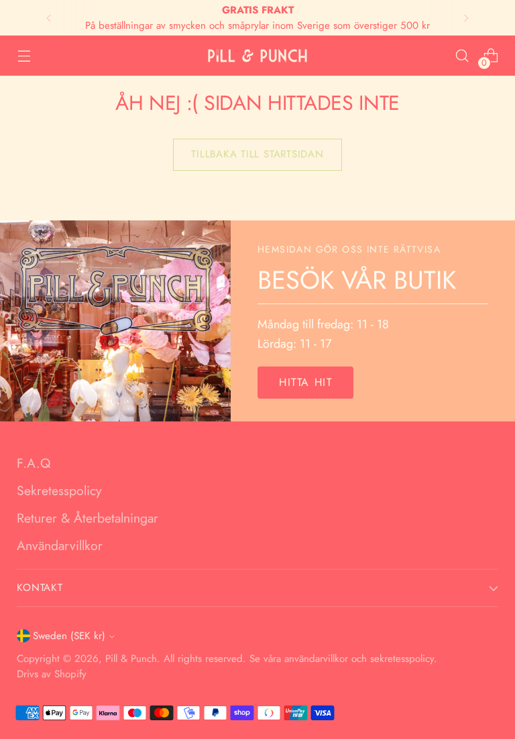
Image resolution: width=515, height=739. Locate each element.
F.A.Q (33, 463)
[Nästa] (466, 18)
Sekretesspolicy (59, 490)
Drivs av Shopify (52, 674)
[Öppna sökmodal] (462, 56)
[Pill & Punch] (257, 56)
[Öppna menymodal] (24, 56)
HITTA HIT (305, 382)
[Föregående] (49, 18)
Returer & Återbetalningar (87, 518)
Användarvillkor (60, 545)
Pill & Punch (131, 658)
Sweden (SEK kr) (69, 635)
